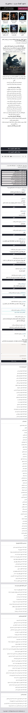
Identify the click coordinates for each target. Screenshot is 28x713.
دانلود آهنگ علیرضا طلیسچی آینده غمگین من (19, 576)
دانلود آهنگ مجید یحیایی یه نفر (21, 689)
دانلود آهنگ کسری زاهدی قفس (21, 564)
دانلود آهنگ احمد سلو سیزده (21, 639)
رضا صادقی (25, 454)
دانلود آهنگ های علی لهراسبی (21, 414)
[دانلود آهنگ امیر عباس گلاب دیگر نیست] (14, 28)
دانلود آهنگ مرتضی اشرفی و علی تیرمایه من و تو (18, 604)
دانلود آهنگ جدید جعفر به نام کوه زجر (20, 625)
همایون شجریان (24, 533)
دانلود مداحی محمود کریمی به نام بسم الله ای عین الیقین (17, 698)
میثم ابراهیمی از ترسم (22, 22)
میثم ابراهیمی (24, 528)
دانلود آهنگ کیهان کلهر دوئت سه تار (20, 573)
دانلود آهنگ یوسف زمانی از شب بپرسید (20, 601)
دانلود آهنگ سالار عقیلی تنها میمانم (20, 658)
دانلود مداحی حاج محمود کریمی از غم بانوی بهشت (18, 701)
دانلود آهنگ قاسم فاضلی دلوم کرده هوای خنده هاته (17, 592)
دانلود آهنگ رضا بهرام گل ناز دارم (18, 177)
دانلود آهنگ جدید (19, 165)
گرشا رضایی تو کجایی (22, 34)
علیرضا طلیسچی (24, 492)
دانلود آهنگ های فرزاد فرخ (22, 373)
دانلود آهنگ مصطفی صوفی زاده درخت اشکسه (18, 556)
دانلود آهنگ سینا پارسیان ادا (21, 599)
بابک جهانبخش (24, 442)
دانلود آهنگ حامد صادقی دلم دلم (21, 566)
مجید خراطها (25, 504)
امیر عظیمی (25, 435)
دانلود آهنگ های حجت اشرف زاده (21, 411)
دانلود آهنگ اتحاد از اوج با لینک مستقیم (19, 668)
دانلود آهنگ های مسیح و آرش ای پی (20, 390)
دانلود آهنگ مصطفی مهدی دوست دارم (20, 663)
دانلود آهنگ (22, 46)
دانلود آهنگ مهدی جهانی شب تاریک (20, 589)
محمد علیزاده (24, 511)
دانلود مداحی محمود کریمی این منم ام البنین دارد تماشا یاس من (15, 703)
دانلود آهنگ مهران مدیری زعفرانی (21, 651)
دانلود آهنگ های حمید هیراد (22, 406)
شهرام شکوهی (24, 480)
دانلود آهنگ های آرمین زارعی (21, 380)
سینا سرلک (25, 475)
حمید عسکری (24, 451)
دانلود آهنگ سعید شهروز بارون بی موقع (19, 606)
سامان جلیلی (24, 466)
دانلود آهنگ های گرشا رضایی (22, 378)
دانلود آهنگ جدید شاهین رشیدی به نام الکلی (19, 629)
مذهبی (25, 516)
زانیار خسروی (24, 461)
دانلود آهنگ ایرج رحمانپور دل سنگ (20, 580)
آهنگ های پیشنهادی (23, 8)
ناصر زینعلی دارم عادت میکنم (5, 34)
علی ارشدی (25, 482)
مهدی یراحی (25, 521)
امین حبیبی (25, 437)
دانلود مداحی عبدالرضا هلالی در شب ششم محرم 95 (18, 705)
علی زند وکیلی (24, 485)
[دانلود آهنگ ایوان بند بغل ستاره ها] (14, 16)
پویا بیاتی (25, 535)
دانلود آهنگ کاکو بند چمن (22, 568)
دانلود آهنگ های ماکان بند (22, 399)
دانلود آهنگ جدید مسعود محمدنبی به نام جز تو (18, 627)
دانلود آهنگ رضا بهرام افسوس (19, 173)
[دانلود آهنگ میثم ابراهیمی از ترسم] (22, 16)
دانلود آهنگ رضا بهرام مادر (20, 180)
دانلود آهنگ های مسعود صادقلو (21, 385)
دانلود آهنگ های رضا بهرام (22, 387)
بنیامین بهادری (24, 444)
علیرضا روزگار (24, 490)
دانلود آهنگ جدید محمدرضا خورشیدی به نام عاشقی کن (17, 637)
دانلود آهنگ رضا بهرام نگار (20, 171)
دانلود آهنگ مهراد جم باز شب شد (21, 554)
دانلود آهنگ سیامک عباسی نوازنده (21, 634)
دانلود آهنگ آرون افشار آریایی (21, 578)
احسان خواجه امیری (23, 425)
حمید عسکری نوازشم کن (5, 22)
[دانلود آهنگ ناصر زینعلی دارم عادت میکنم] (5, 28)
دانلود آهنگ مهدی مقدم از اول (21, 680)
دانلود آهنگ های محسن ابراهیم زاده (20, 409)
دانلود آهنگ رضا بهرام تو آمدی (19, 184)
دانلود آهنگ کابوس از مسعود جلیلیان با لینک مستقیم (17, 682)
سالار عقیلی (25, 463)
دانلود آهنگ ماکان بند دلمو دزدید (21, 632)
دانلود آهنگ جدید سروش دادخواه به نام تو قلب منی (17, 670)
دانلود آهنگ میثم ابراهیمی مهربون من (20, 571)
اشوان (26, 427)
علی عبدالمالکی (24, 487)
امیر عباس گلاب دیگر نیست (14, 34)
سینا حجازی (25, 473)
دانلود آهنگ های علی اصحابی (22, 416)
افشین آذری (24, 430)
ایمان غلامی (25, 439)
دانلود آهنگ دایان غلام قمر (22, 594)
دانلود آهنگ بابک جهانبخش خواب (21, 644)
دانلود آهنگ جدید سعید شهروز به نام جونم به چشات (17, 641)
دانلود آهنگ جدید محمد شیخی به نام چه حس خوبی (18, 656)
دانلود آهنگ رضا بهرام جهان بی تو (19, 182)
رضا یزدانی (25, 456)
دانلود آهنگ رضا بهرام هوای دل (19, 175)
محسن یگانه (25, 509)
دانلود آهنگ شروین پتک (22, 549)
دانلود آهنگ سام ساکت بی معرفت (21, 611)
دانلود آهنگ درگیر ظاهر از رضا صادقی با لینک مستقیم (17, 653)
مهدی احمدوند (24, 518)
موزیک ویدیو (24, 523)
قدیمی (25, 499)
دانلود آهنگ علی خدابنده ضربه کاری (20, 622)
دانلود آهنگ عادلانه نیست (11, 165)
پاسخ (14, 194)
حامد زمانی (25, 449)
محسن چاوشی (24, 506)
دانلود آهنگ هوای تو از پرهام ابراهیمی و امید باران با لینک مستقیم (15, 649)
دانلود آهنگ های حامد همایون (21, 397)
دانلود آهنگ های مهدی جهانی (22, 375)
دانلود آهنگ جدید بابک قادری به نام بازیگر (19, 646)
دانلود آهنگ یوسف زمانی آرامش (21, 687)
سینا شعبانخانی (24, 478)
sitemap (25, 11)
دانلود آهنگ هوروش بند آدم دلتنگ (20, 677)
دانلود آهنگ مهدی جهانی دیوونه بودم (20, 559)
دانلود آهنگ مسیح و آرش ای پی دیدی (20, 547)
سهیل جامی (25, 468)
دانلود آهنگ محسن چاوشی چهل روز (20, 561)
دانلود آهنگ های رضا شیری (22, 404)
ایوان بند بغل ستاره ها (14, 22)
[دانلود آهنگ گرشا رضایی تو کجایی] (22, 28)
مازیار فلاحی (24, 502)
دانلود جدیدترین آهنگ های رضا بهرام (14, 125)
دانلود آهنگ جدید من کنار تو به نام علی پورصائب (18, 675)
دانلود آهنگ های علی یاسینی (22, 392)
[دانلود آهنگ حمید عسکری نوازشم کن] (5, 16)
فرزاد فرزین (25, 494)
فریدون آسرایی (24, 497)
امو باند (25, 432)
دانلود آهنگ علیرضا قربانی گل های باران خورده (18, 552)
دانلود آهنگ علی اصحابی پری (22, 620)
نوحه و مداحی (24, 530)
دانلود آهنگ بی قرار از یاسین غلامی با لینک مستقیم (17, 665)
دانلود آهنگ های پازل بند (22, 402)
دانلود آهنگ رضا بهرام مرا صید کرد (18, 179)
